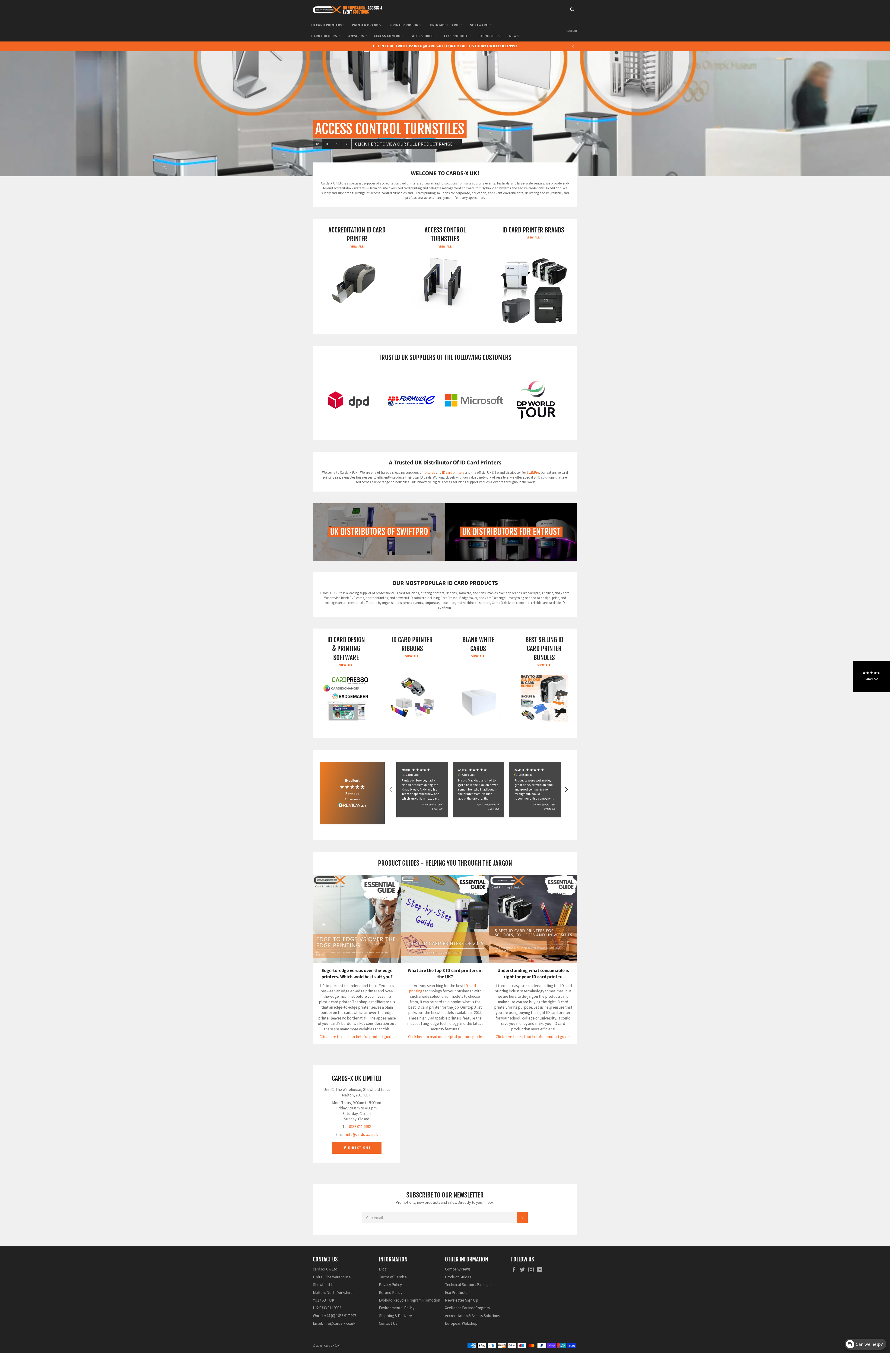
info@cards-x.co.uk (362, 1134)
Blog (383, 1269)
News (513, 36)
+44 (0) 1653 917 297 (340, 1315)
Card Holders (324, 36)
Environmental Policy (396, 1307)
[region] (478, 789)
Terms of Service (393, 1277)
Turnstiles (489, 36)
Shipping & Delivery (395, 1315)
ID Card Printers (327, 25)
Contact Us (388, 1323)
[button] (391, 789)
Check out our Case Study (382, 143)
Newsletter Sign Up (461, 1300)
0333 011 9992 (360, 1126)
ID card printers (453, 472)
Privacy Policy (390, 1284)
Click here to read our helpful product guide (445, 1036)
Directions (359, 1147)
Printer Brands (366, 25)
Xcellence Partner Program (467, 1307)
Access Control (388, 36)
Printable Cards (445, 25)
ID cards (429, 472)
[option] (445, 106)
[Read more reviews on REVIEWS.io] (352, 805)
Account (571, 31)
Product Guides (458, 1277)
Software (479, 25)
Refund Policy (390, 1292)
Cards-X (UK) (332, 1346)
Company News (457, 1269)
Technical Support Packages (468, 1284)
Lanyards (355, 36)
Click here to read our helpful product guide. (357, 1036)
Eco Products (457, 36)
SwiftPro (533, 472)
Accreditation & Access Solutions (472, 1315)
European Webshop (461, 1323)
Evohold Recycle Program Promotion (409, 1300)
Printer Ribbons (405, 25)
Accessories (423, 36)
